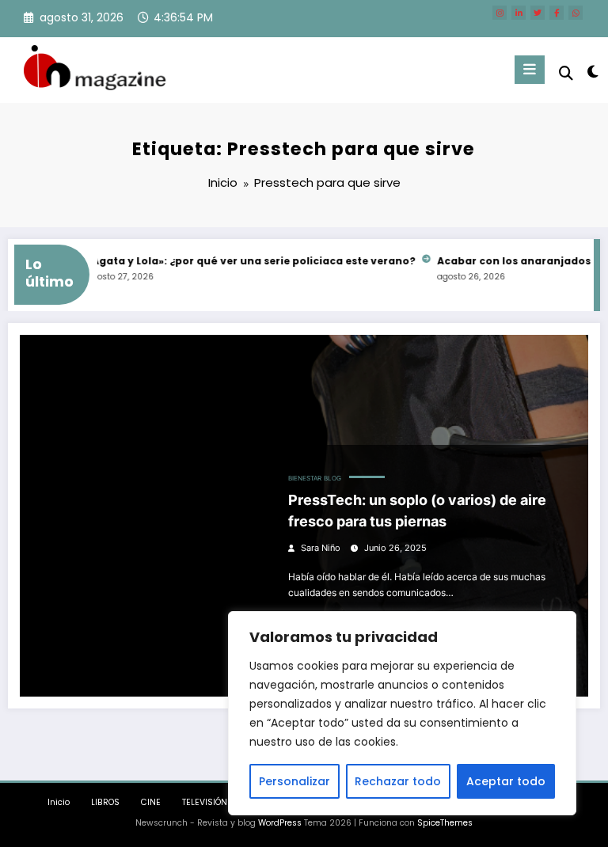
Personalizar (294, 781)
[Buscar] (566, 73)
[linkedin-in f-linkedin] (518, 13)
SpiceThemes (445, 823)
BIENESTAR (304, 478)
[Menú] (530, 69)
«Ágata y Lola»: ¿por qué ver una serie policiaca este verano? (243, 261)
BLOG (332, 478)
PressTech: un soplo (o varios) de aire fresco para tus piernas (417, 511)
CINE (151, 802)
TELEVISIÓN (204, 802)
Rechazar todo (398, 781)
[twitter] (537, 13)
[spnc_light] (591, 71)
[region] (402, 713)
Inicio (59, 802)
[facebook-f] (556, 13)
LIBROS (105, 802)
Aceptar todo (505, 781)
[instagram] (499, 13)
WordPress (280, 823)
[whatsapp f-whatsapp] (575, 13)
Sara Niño (320, 548)
